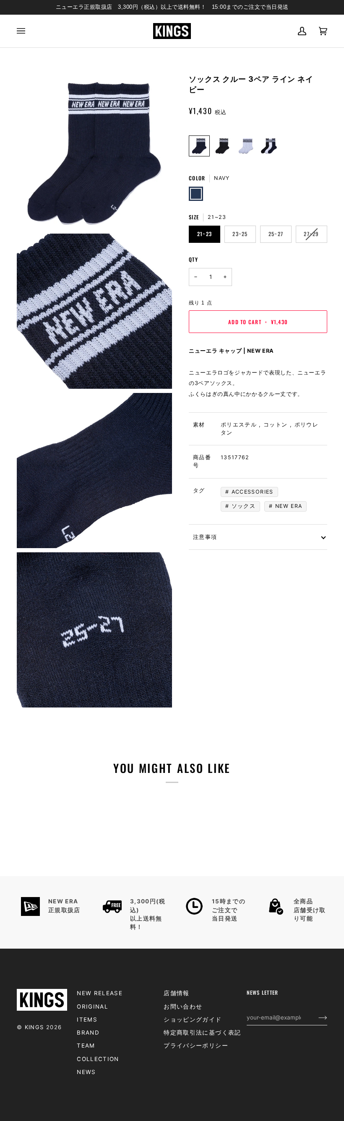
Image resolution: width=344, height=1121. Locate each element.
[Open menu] (27, 31)
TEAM (86, 1045)
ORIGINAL (92, 1006)
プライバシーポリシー (196, 1045)
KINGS (34, 1027)
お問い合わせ (183, 1006)
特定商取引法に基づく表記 (202, 1032)
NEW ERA (288, 506)
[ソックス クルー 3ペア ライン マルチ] (269, 146)
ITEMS (87, 1019)
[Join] (316, 1017)
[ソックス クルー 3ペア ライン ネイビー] (199, 146)
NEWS (86, 1072)
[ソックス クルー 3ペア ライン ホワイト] (245, 146)
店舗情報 (176, 993)
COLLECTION (98, 1059)
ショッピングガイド (193, 1019)
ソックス (243, 506)
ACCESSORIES (253, 492)
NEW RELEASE (99, 993)
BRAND (88, 1032)
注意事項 (205, 537)
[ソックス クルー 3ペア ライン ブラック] (222, 146)
